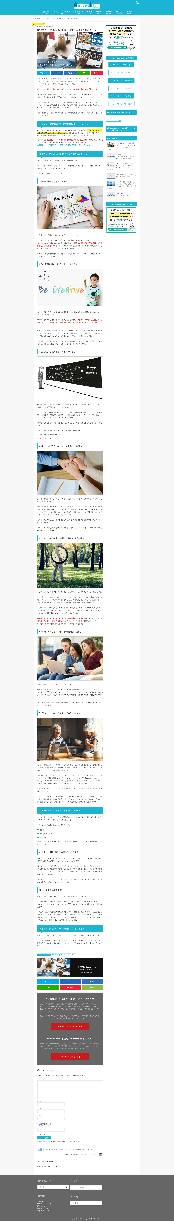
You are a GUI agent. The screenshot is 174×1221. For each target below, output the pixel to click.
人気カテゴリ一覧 (78, 12)
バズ (74, 954)
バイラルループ (66, 954)
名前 (39, 1101)
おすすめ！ (56, 954)
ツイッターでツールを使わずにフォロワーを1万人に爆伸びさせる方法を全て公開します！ (121, 185)
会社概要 (129, 12)
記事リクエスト (42, 1208)
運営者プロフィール (44, 1203)
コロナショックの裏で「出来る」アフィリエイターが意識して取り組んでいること (121, 166)
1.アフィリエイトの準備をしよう (121, 65)
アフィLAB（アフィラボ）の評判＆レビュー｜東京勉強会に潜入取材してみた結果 (121, 146)
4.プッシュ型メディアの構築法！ (121, 88)
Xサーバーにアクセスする (70, 1056)
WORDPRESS (108, 12)
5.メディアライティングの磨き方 (121, 96)
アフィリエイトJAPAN (85, 1219)
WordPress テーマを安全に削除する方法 (125, 176)
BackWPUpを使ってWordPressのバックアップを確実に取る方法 (125, 156)
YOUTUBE (89, 12)
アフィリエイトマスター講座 (62, 12)
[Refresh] (50, 1124)
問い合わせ (41, 1206)
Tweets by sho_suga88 (113, 121)
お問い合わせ (119, 12)
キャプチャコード (42, 1134)
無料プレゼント (46, 12)
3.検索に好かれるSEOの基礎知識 (121, 80)
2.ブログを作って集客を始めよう (121, 73)
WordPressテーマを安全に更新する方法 (125, 194)
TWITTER (98, 12)
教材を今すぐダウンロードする (70, 1026)
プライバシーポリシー (45, 1211)
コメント (40, 1079)
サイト (39, 1116)
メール (39, 1108)
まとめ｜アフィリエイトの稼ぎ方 (121, 104)
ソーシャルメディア (44, 954)
